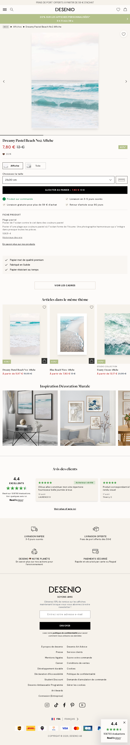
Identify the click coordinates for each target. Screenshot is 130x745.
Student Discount (54, 679)
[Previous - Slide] (3, 81)
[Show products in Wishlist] (118, 9)
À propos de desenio (52, 646)
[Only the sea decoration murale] (30, 418)
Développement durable (50, 668)
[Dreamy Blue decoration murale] (87, 418)
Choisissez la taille (13, 173)
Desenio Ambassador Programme (45, 685)
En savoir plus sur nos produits (19, 244)
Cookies (71, 668)
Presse (59, 652)
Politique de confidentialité (81, 674)
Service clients (75, 652)
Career (59, 663)
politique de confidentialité (65, 633)
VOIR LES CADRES (65, 285)
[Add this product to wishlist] (123, 34)
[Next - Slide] (126, 81)
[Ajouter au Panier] (44, 361)
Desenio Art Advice (77, 646)
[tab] (21, 134)
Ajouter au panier (65, 189)
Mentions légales (54, 657)
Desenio (74, 736)
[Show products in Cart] (125, 9)
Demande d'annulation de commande (87, 679)
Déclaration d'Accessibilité (49, 674)
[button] (121, 180)
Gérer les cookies (76, 685)
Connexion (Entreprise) (51, 696)
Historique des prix (12, 237)
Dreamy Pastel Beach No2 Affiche (43, 26)
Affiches (17, 26)
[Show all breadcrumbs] (6, 26)
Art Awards (57, 690)
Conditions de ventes (78, 663)
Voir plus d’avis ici (65, 508)
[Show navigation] (4, 9)
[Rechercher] (11, 9)
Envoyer (65, 625)
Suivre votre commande (79, 657)
